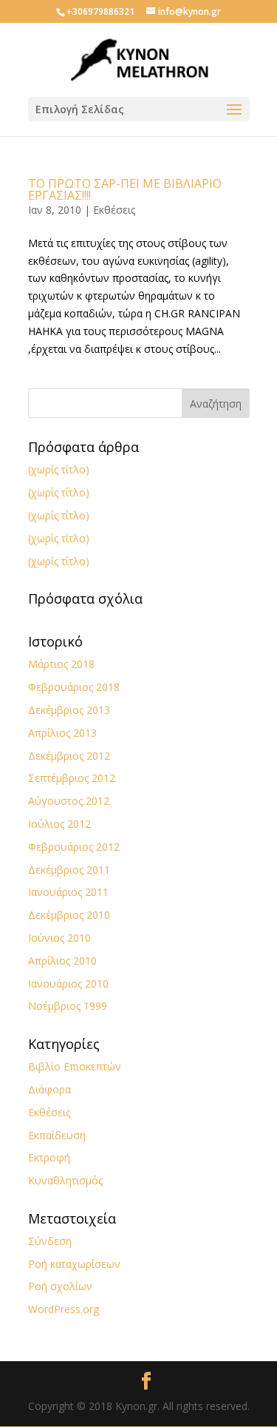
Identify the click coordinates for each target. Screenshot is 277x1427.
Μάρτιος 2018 (61, 664)
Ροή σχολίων (60, 1286)
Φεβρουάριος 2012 (74, 847)
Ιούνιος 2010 (59, 938)
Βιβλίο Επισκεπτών (74, 1066)
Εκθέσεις (114, 210)
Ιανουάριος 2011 (68, 892)
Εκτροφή (49, 1157)
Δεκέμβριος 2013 (69, 710)
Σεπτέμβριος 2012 (71, 778)
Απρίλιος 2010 (62, 961)
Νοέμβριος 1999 (67, 1006)
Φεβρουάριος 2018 (74, 687)
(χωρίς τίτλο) (58, 469)
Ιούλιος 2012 (59, 824)
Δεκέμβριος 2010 (69, 915)
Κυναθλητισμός (65, 1180)
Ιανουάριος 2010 (68, 983)
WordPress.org (63, 1309)
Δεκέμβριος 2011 (69, 870)
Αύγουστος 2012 (68, 801)
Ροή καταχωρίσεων (74, 1264)
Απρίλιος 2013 (62, 733)
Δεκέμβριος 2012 (69, 756)
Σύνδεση (50, 1241)
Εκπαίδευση (57, 1135)
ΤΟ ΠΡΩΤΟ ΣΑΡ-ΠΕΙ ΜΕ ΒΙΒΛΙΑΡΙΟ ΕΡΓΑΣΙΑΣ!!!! (125, 189)
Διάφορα (49, 1089)
